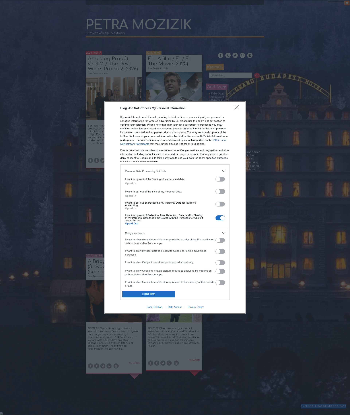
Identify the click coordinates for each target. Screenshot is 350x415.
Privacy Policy (196, 306)
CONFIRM (148, 294)
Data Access (175, 306)
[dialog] (175, 207)
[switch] (220, 179)
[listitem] (175, 171)
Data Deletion (154, 306)
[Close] (238, 108)
